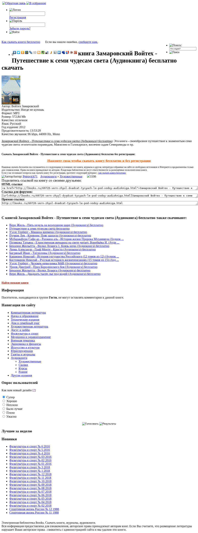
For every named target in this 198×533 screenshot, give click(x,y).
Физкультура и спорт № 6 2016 (29, 446)
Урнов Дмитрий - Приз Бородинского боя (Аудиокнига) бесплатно (53, 267)
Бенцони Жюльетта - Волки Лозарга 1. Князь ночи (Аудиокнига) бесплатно (59, 246)
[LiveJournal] (31, 52)
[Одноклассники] (23, 52)
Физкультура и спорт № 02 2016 (30, 460)
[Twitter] (19, 52)
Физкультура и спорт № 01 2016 (30, 463)
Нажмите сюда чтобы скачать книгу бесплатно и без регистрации (99, 161)
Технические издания (25, 319)
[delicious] (47, 52)
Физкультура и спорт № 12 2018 (30, 474)
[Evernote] (43, 52)
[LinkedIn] (59, 52)
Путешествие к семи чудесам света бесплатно (39, 228)
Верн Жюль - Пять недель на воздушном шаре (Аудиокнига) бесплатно (56, 225)
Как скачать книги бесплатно (21, 42)
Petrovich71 (30, 176)
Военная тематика (23, 340)
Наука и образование (24, 316)
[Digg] (35, 52)
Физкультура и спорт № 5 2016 (29, 449)
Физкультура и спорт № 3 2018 (29, 467)
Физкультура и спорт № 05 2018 (30, 498)
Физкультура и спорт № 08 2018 (30, 488)
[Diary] (71, 52)
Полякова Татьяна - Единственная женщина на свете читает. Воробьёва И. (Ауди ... (64, 242)
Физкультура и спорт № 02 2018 (30, 505)
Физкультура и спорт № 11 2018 (30, 477)
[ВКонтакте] (15, 52)
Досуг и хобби (20, 330)
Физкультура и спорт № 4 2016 (29, 453)
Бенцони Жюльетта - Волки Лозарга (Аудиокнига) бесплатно (49, 270)
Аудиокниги (48, 176)
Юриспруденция (22, 351)
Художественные (71, 176)
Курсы (23, 368)
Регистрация (17, 17)
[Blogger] (39, 52)
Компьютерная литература (28, 312)
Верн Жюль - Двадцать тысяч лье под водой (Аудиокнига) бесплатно (55, 274)
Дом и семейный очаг (25, 323)
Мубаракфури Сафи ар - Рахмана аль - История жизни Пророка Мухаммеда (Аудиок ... (66, 239)
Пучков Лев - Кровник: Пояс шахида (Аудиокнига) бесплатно (50, 235)
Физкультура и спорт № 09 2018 (30, 484)
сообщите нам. (88, 42)
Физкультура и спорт (24, 333)
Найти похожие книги (15, 282)
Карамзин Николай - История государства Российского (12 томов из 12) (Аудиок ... (64, 256)
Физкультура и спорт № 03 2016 (30, 456)
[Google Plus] (75, 52)
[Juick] (51, 52)
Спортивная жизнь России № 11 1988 (34, 512)
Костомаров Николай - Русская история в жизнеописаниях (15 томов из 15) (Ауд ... (64, 260)
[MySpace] (63, 52)
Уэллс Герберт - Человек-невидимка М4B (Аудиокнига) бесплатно (53, 263)
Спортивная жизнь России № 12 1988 (34, 509)
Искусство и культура (25, 347)
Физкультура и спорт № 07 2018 (30, 491)
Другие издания (21, 375)
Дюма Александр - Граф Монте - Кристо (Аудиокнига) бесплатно (52, 249)
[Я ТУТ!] (67, 52)
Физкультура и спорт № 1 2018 (29, 470)
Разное (23, 371)
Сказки (23, 364)
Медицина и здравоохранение (31, 337)
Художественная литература (29, 326)
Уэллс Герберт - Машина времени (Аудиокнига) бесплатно (48, 232)
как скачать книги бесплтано (112, 173)
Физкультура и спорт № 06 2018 (30, 495)
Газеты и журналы (23, 354)
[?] (34, 390)
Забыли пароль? (19, 28)
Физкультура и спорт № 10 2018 (30, 481)
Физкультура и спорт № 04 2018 (30, 502)
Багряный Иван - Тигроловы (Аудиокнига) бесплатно (44, 253)
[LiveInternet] (55, 52)
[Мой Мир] (27, 52)
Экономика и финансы (26, 344)
